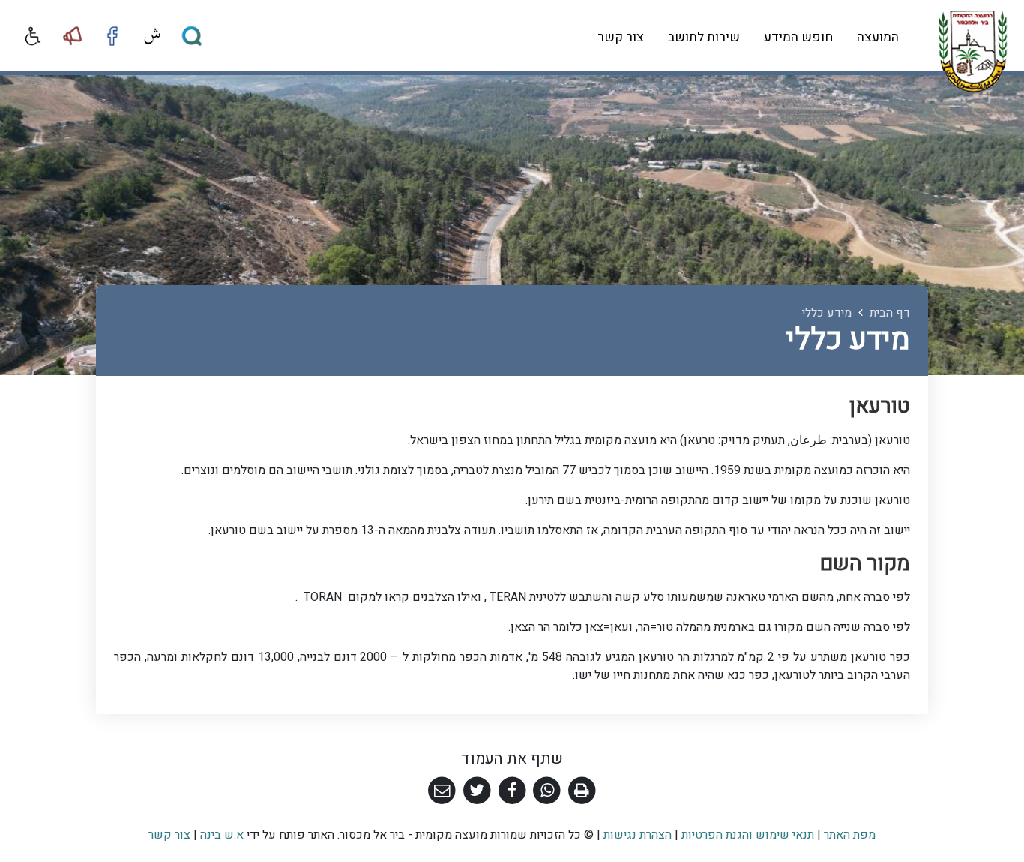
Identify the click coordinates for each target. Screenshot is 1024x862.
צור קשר (620, 37)
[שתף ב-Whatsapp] (547, 791)
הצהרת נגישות (637, 835)
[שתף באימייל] (442, 791)
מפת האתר (850, 835)
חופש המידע (798, 37)
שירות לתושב (704, 37)
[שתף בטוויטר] (477, 791)
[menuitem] (878, 38)
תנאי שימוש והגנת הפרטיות (747, 835)
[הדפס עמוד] (582, 791)
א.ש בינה (220, 835)
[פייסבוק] (112, 36)
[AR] (152, 36)
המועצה (878, 37)
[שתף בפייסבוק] (512, 791)
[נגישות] (33, 36)
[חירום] (73, 36)
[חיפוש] (192, 36)
